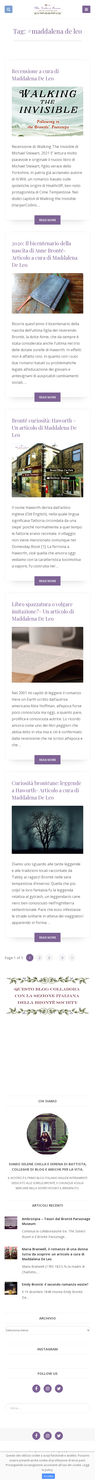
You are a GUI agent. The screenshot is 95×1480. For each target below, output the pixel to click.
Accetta (48, 1476)
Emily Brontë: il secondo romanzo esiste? (55, 1284)
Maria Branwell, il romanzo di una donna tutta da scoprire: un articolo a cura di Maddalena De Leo (55, 1254)
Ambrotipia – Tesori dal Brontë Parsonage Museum (56, 1221)
